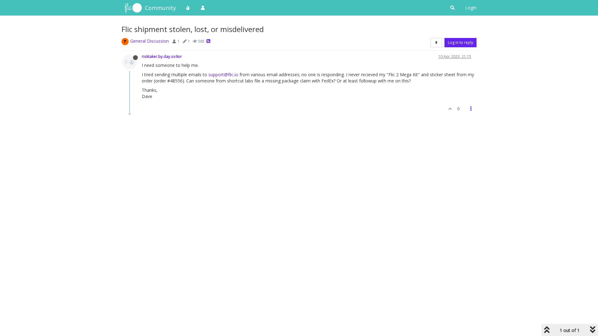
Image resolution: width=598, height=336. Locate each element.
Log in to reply (460, 42)
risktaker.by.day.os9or (162, 56)
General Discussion (149, 41)
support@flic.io (223, 74)
